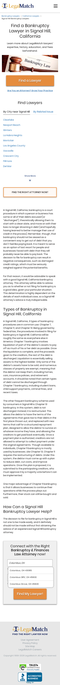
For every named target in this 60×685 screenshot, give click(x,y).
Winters (7, 130)
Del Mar (7, 166)
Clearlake (8, 119)
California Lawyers (30, 16)
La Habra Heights (12, 135)
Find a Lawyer (30, 80)
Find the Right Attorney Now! (30, 192)
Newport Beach (11, 125)
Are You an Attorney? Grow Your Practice (30, 90)
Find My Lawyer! (30, 593)
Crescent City (11, 156)
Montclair (8, 140)
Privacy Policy (30, 643)
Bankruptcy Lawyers (11, 16)
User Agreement (30, 639)
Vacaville (8, 150)
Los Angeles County (14, 145)
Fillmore (7, 161)
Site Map (30, 646)
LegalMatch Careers (30, 649)
